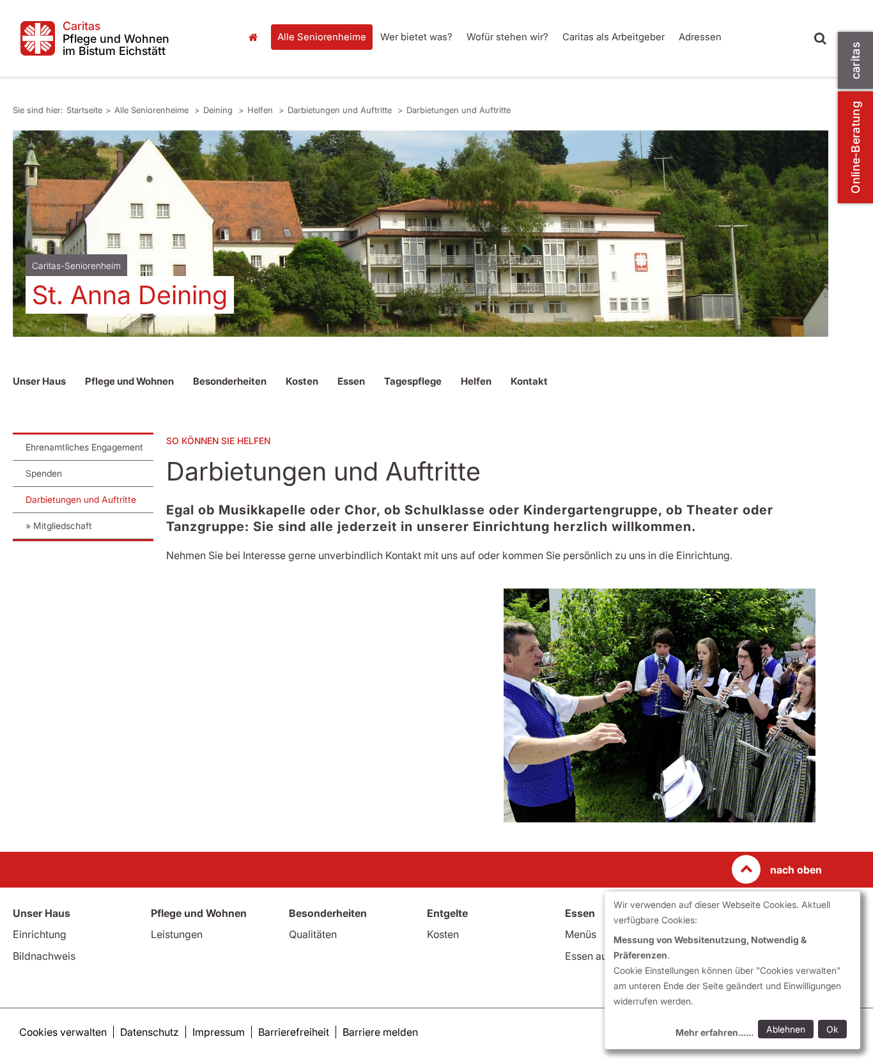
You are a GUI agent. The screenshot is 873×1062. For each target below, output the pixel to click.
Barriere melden (380, 1032)
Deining (219, 110)
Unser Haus (39, 381)
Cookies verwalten (63, 1032)
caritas (855, 60)
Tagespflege (413, 381)
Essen (351, 381)
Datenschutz (149, 1032)
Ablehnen (785, 1029)
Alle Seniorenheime (321, 37)
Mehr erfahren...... (714, 1032)
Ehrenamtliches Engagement (84, 447)
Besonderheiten (230, 381)
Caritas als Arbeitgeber (613, 37)
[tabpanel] (420, 233)
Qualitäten (313, 934)
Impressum (218, 1032)
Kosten (302, 381)
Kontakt (529, 381)
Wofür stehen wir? (507, 37)
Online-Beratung (855, 147)
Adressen (700, 37)
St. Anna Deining (130, 295)
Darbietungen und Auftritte (341, 110)
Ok (832, 1029)
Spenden (44, 473)
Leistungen (177, 934)
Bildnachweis (44, 956)
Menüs (580, 934)
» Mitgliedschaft (59, 525)
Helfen (261, 110)
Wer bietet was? (416, 37)
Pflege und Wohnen (129, 381)
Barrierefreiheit (293, 1032)
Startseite (257, 37)
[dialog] (732, 970)
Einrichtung (39, 934)
